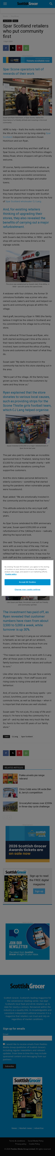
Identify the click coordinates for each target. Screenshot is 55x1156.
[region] (27, 578)
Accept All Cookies (27, 582)
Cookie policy (11, 574)
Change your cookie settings (27, 589)
